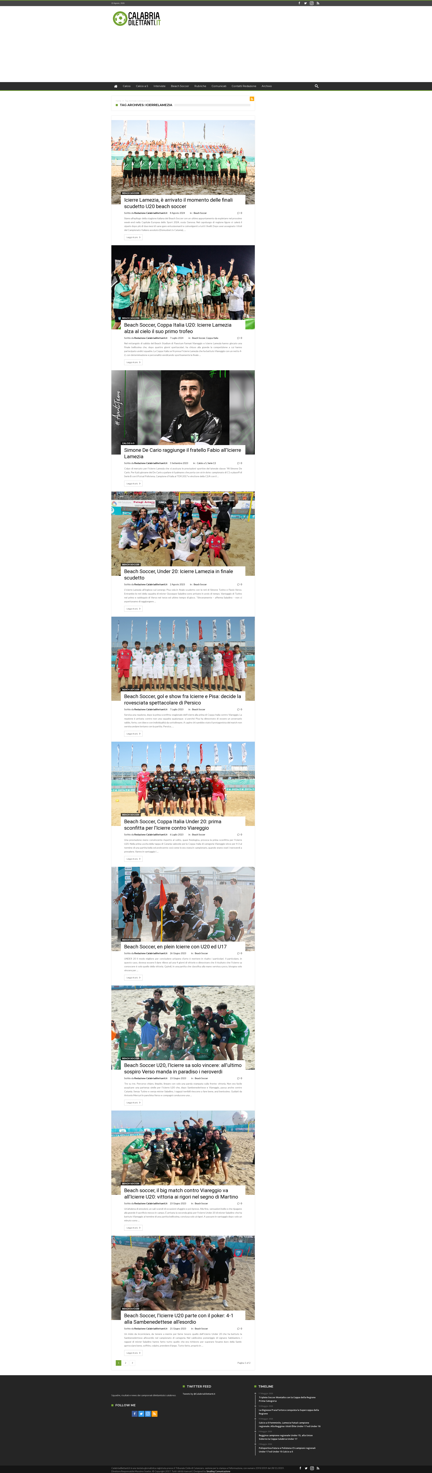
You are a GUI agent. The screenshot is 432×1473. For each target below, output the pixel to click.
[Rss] (318, 3)
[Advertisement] (216, 56)
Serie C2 (212, 463)
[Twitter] (305, 3)
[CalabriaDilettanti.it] (137, 11)
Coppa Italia (212, 338)
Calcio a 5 (128, 443)
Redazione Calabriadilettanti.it (150, 213)
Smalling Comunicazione (218, 1471)
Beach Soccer (130, 193)
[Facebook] (299, 3)
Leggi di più (132, 237)
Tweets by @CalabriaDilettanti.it (199, 1393)
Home (118, 101)
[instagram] (311, 3)
